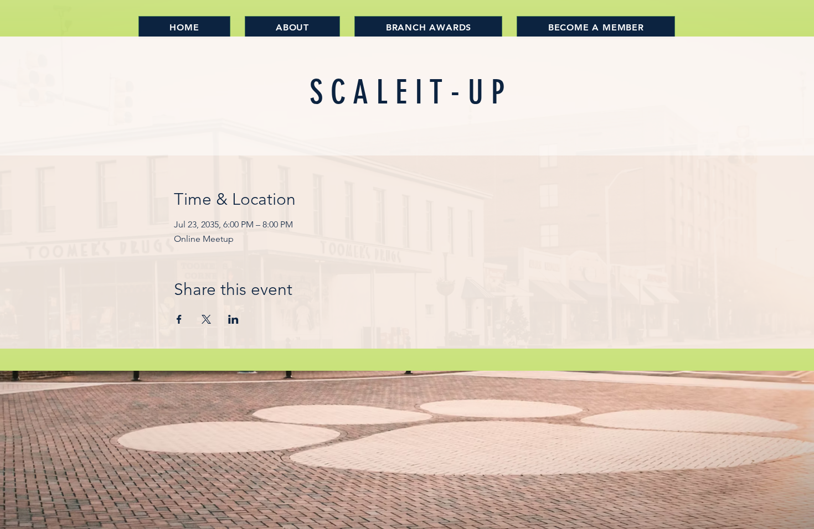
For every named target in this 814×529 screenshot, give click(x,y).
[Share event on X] (206, 319)
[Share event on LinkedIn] (233, 319)
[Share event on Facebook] (179, 319)
